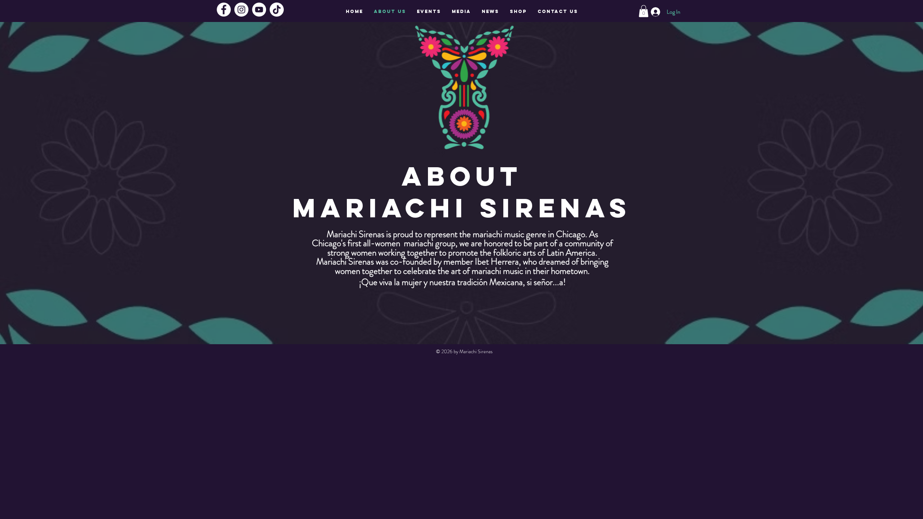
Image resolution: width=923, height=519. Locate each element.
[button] (644, 11)
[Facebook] (224, 10)
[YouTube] (259, 10)
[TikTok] (277, 10)
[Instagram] (241, 10)
